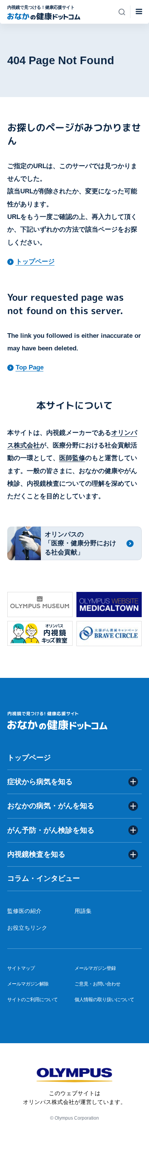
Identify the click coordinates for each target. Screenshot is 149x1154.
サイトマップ (21, 968)
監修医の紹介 (24, 911)
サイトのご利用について (32, 999)
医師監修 (72, 458)
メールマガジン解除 (28, 983)
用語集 (83, 911)
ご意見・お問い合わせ (97, 984)
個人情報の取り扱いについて (104, 999)
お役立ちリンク (27, 928)
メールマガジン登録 (95, 968)
